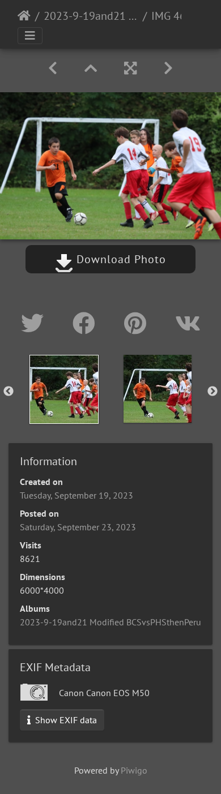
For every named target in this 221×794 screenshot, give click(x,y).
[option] (63, 389)
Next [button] (212, 391)
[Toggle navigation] (30, 35)
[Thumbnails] (90, 68)
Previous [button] (8, 391)
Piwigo (134, 770)
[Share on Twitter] (35, 323)
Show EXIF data (65, 720)
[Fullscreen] (130, 68)
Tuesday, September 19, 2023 (76, 495)
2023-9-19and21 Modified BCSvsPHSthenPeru (91, 15)
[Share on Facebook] (87, 323)
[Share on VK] (188, 323)
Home (24, 15)
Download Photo (119, 259)
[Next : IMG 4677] (168, 68)
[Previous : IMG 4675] (53, 68)
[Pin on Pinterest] (138, 323)
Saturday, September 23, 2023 (78, 527)
